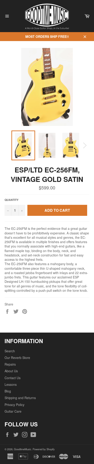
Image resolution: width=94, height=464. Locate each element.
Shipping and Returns (20, 397)
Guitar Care (13, 411)
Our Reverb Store (17, 357)
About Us (11, 371)
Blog (8, 391)
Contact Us (13, 377)
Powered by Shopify (44, 449)
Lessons (11, 384)
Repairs (10, 364)
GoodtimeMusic (22, 449)
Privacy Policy (14, 404)
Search (10, 351)
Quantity (11, 200)
